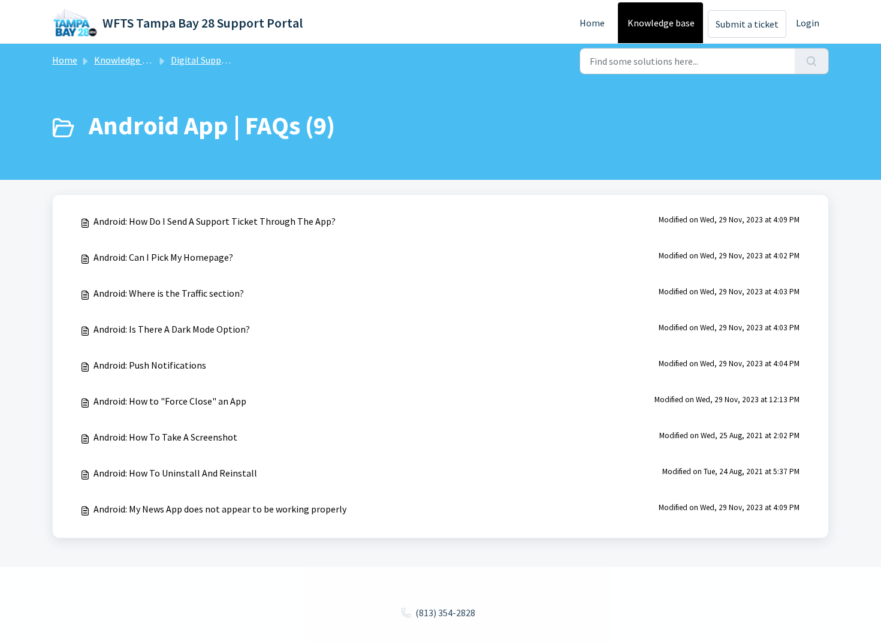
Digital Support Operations (227, 60)
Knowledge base (661, 23)
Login (807, 23)
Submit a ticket (747, 24)
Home (592, 23)
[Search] (812, 61)
